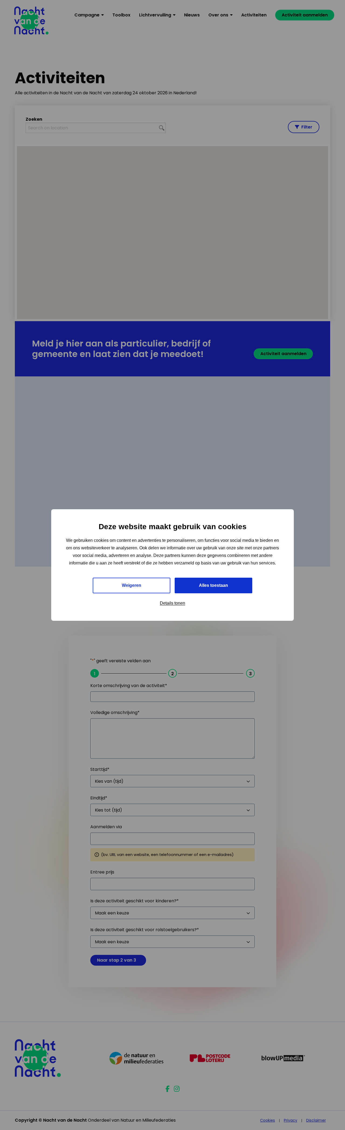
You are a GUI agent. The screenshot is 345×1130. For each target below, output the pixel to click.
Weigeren (131, 585)
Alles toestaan (213, 585)
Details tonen (172, 603)
